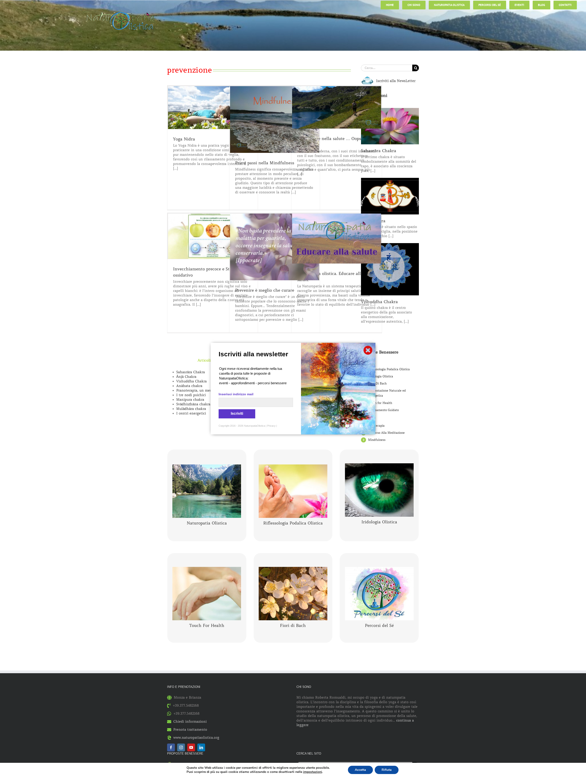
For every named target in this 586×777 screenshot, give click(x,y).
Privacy (271, 425)
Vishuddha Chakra (191, 381)
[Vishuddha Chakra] (390, 269)
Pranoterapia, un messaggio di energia (208, 390)
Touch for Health (380, 403)
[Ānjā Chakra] (390, 196)
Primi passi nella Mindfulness (264, 162)
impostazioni (312, 772)
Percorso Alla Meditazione (386, 433)
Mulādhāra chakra (191, 409)
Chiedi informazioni (190, 721)
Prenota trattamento (190, 730)
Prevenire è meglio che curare (264, 290)
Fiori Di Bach (377, 383)
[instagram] (181, 747)
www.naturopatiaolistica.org (196, 738)
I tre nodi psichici (191, 395)
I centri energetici (191, 413)
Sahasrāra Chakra (190, 372)
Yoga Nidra (184, 139)
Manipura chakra (190, 400)
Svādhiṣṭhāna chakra (193, 404)
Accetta (360, 770)
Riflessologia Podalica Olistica (389, 369)
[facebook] (171, 747)
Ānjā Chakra (186, 377)
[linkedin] (201, 747)
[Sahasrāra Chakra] (390, 126)
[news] (367, 77)
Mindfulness (376, 440)
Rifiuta (387, 770)
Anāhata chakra (189, 386)
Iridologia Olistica (380, 376)
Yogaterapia (376, 426)
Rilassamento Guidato (383, 410)
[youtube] (191, 747)
